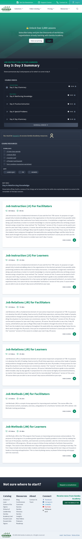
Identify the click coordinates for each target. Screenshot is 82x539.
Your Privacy (67, 535)
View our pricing (36, 41)
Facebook (48, 500)
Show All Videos (40, 125)
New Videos (20, 519)
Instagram (48, 502)
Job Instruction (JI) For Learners (21, 62)
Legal (61, 535)
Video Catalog (35, 9)
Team (31, 502)
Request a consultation (68, 485)
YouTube (48, 507)
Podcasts (19, 521)
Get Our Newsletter (26, 2)
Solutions (17, 9)
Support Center (46, 2)
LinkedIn (48, 504)
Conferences (20, 502)
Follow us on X (48, 510)
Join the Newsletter (71, 503)
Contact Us (63, 2)
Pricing (50, 9)
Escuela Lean (7, 519)
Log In (49, 41)
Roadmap (19, 523)
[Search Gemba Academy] (77, 9)
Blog (18, 500)
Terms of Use (76, 535)
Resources (64, 9)
